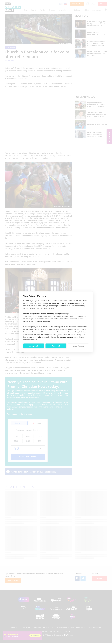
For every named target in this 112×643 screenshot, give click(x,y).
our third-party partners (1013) (61, 303)
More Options (78, 346)
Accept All (33, 346)
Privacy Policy (36, 337)
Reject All (56, 346)
